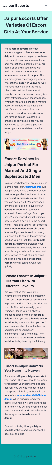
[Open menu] (46, 5)
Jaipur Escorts (32, 186)
